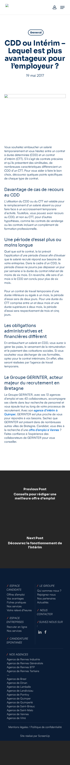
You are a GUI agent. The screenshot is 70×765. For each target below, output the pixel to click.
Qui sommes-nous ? (49, 590)
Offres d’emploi (16, 594)
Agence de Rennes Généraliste (25, 663)
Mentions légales (18, 727)
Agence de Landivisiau (20, 690)
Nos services (14, 606)
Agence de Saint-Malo (20, 710)
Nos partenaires (46, 598)
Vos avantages (15, 598)
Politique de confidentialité (46, 727)
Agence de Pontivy (18, 694)
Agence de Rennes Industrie (23, 659)
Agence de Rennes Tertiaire (23, 671)
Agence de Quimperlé (20, 702)
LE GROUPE (47, 585)
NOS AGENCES (18, 654)
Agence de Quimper (19, 698)
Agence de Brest (16, 678)
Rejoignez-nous (46, 594)
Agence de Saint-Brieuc (21, 706)
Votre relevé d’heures (19, 610)
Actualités (42, 602)
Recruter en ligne (17, 626)
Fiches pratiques (16, 602)
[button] (62, 7)
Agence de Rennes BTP (21, 667)
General (36, 32)
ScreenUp (44, 735)
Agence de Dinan (17, 682)
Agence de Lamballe (19, 686)
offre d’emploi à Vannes (44, 430)
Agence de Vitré (16, 718)
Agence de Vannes (18, 714)
